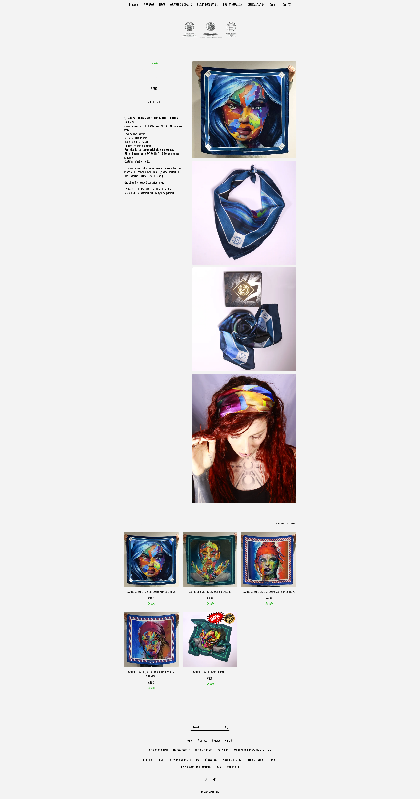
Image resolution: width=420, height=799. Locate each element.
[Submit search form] (226, 727)
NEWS (162, 5)
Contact (274, 5)
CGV (219, 767)
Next (293, 523)
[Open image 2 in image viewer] (244, 213)
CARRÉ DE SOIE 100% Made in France (252, 750)
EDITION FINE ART (204, 750)
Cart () (287, 5)
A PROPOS (149, 5)
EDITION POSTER (181, 750)
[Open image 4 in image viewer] (244, 438)
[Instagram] (205, 780)
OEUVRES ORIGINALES (181, 5)
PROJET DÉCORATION (207, 5)
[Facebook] (214, 780)
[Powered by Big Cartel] (210, 791)
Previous (280, 523)
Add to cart (154, 102)
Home (189, 740)
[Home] (210, 30)
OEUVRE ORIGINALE (158, 750)
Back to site (233, 767)
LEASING (273, 760)
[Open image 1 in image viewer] (244, 109)
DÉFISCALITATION (256, 5)
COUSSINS (223, 750)
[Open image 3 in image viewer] (244, 319)
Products (133, 5)
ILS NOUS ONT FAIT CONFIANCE (196, 767)
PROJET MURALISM (232, 5)
